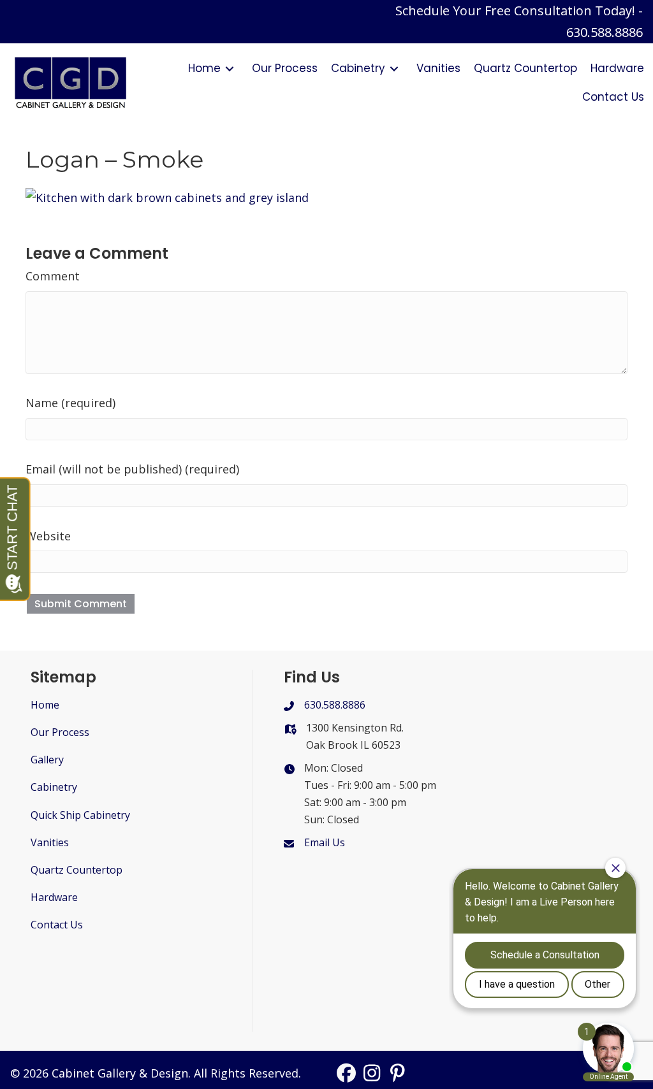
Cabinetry (54, 787)
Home (45, 705)
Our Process (60, 732)
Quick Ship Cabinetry (80, 815)
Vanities (50, 842)
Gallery (47, 760)
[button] (346, 1073)
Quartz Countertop (76, 870)
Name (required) (70, 402)
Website (48, 536)
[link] (213, 68)
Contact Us (57, 925)
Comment (53, 276)
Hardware (54, 897)
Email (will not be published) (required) (132, 469)
